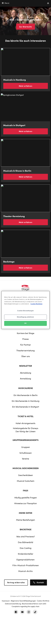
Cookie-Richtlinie (36, 304)
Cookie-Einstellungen (25, 310)
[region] (25, 310)
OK (25, 323)
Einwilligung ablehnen (25, 317)
